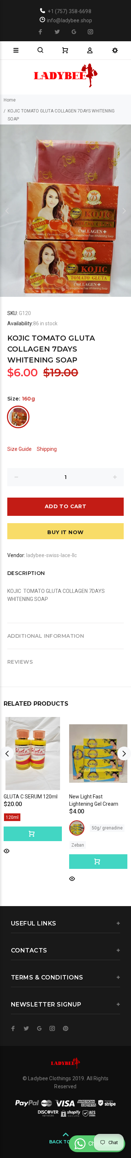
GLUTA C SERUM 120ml (30, 797)
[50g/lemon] (77, 828)
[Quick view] (6, 850)
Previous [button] (7, 211)
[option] (65, 210)
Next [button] (124, 211)
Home (10, 100)
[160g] (18, 417)
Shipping (47, 449)
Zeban (77, 845)
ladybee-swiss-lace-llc (51, 555)
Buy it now (65, 532)
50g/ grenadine (107, 828)
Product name (55, 1133)
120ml (12, 817)
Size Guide (19, 449)
